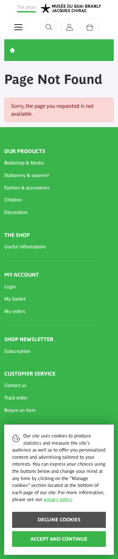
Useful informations (25, 246)
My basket (15, 298)
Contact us (15, 385)
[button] (51, 163)
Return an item (20, 410)
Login (10, 286)
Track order (16, 397)
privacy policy (58, 499)
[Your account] (69, 27)
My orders (14, 311)
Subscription (17, 351)
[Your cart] (89, 27)
